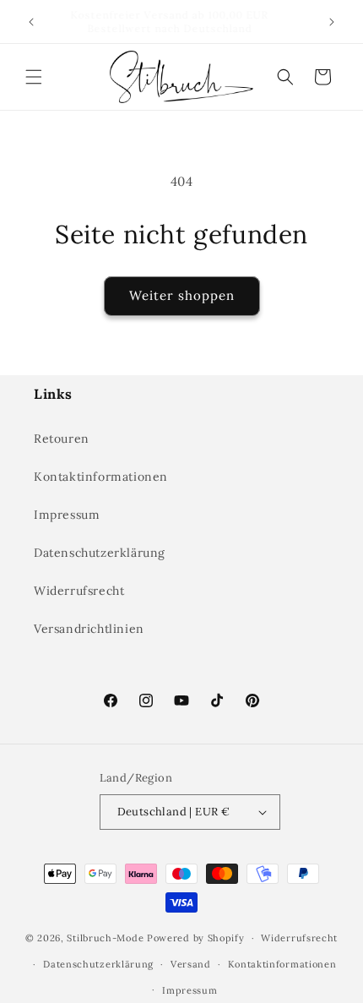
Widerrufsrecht (79, 590)
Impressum (67, 514)
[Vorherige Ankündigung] (31, 22)
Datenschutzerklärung (99, 552)
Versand (191, 964)
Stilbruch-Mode (105, 938)
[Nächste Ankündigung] (331, 22)
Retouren (61, 438)
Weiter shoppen (182, 295)
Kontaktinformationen (101, 476)
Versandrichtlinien (89, 628)
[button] (33, 76)
